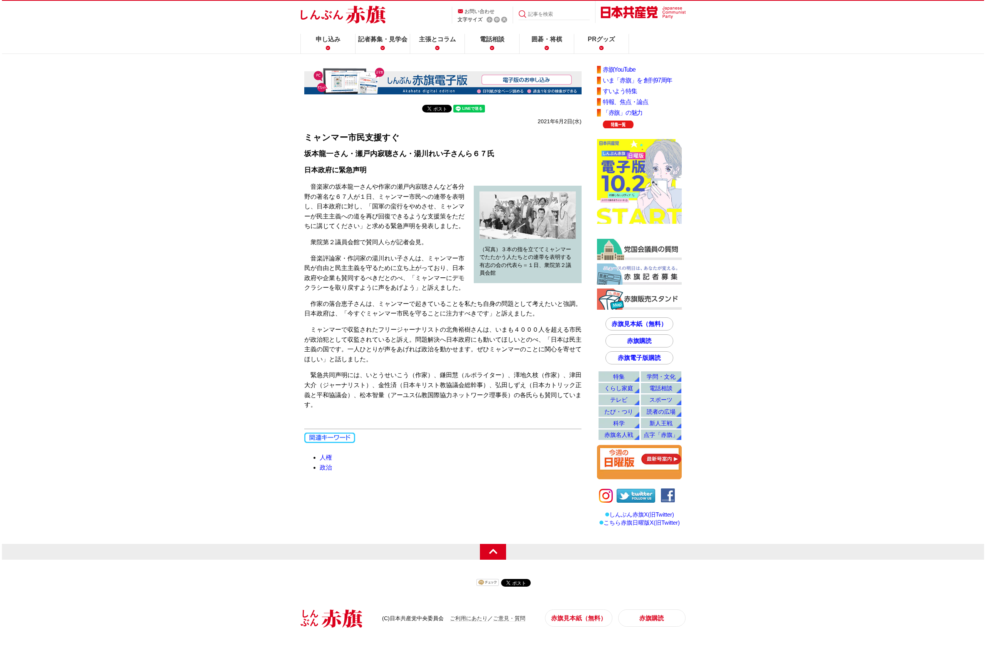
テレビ (618, 399)
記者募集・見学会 (382, 39)
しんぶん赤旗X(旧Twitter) (641, 514)
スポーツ (660, 399)
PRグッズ (601, 39)
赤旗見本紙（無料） (639, 323)
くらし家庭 (618, 388)
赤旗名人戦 (618, 434)
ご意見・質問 (509, 618)
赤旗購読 (639, 340)
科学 (619, 423)
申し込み (328, 39)
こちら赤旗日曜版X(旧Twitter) (642, 522)
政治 (326, 467)
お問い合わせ (479, 11)
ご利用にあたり (469, 618)
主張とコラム (437, 39)
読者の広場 (661, 411)
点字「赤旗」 (661, 434)
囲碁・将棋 (547, 39)
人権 (326, 457)
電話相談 (492, 39)
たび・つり (618, 411)
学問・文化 (661, 376)
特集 (619, 376)
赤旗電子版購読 (639, 357)
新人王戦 (660, 423)
